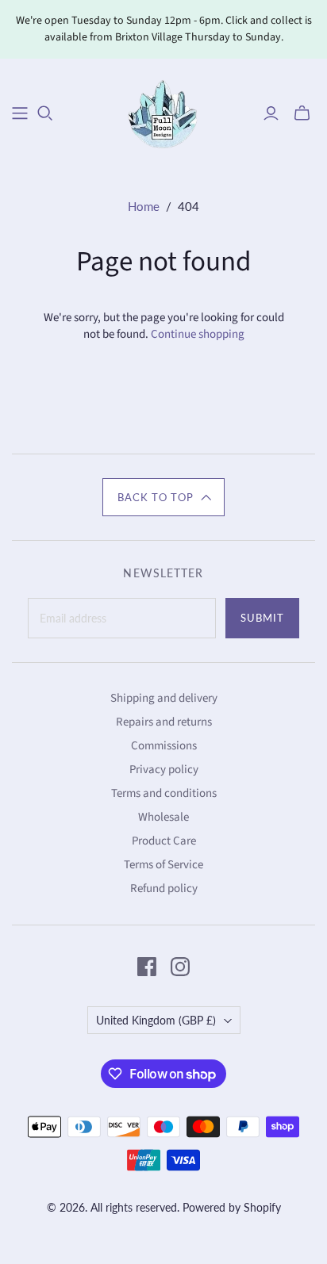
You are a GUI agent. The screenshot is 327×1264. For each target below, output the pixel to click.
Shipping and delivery (163, 698)
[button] (163, 497)
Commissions (164, 745)
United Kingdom (156, 1020)
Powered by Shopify (232, 1207)
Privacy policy (163, 769)
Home (144, 206)
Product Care (164, 841)
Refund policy (164, 888)
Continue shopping (197, 334)
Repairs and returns (164, 722)
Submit (262, 617)
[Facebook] (146, 966)
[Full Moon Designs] (164, 111)
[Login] (271, 113)
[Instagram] (180, 966)
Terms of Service (163, 864)
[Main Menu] (20, 113)
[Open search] (45, 113)
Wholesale (163, 817)
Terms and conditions (164, 793)
